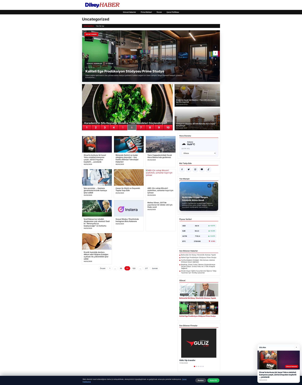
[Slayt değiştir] (194, 366)
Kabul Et (213, 380)
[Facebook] (182, 169)
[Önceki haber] (209, 186)
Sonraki (155, 268)
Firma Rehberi (146, 12)
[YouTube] (202, 169)
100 (133, 268)
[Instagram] (195, 169)
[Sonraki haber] (214, 186)
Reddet (201, 380)
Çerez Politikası (173, 12)
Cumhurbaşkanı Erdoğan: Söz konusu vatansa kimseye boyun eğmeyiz (198, 261)
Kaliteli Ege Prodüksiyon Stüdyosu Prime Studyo (198, 257)
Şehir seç (186, 148)
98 (121, 268)
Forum (159, 12)
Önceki (102, 268)
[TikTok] (208, 169)
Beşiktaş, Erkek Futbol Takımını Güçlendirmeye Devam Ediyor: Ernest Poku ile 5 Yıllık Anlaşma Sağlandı (198, 266)
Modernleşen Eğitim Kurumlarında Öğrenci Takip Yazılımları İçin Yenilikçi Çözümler (198, 272)
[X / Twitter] (188, 169)
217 (146, 268)
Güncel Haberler (129, 12)
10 (168, 127)
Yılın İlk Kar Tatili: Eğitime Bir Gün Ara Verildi (112, 26)
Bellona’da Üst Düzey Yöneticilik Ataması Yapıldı (198, 255)
